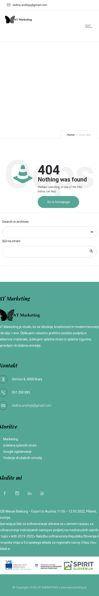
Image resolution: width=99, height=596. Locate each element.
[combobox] (49, 232)
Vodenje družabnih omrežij (22, 458)
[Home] (18, 22)
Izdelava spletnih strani (20, 445)
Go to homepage (58, 202)
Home (71, 135)
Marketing (10, 439)
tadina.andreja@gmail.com (31, 405)
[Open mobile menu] (89, 26)
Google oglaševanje (17, 451)
